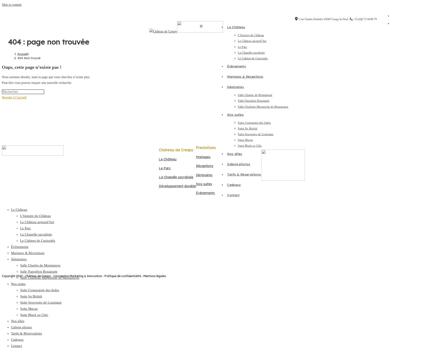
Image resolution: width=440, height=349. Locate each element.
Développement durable (177, 186)
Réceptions (204, 166)
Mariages (203, 157)
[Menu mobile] (201, 26)
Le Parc (25, 228)
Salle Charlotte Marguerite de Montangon (49, 278)
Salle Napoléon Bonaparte (39, 271)
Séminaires (19, 259)
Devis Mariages (167, 227)
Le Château (19, 210)
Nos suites (18, 284)
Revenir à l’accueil (14, 97)
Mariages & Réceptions (27, 253)
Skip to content (12, 4)
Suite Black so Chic (34, 315)
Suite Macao (29, 309)
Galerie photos (21, 327)
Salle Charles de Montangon (40, 265)
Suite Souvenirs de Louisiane (41, 302)
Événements (19, 247)
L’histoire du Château (35, 216)
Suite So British (31, 296)
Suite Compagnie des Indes (39, 290)
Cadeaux (17, 339)
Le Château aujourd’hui (37, 222)
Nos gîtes (17, 321)
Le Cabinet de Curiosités (37, 240)
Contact (16, 346)
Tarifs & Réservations (26, 333)
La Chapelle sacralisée (36, 234)
